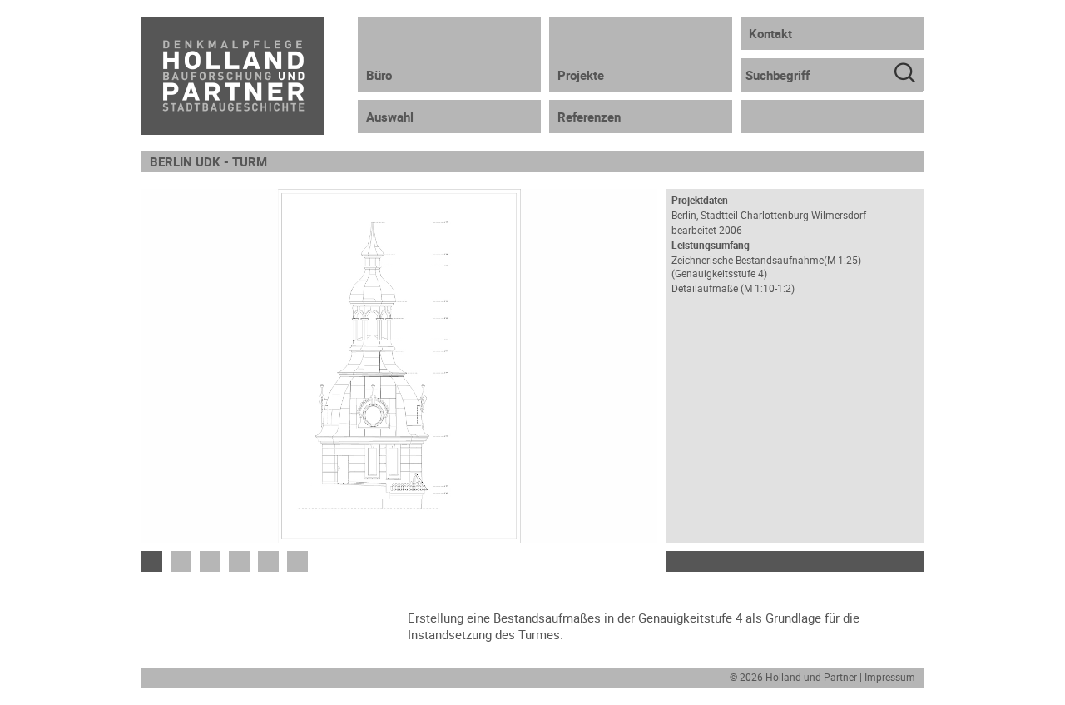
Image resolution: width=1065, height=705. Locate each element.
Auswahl (390, 116)
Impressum (889, 676)
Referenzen (589, 116)
